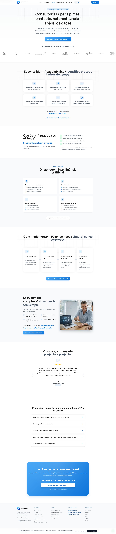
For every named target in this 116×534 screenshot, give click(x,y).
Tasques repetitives (55, 514)
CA (78, 2)
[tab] (53, 390)
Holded (35, 522)
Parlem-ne (95, 2)
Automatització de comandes (56, 512)
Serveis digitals (59, 2)
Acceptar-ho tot (92, 531)
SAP (44, 522)
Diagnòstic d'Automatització (74, 512)
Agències (36, 518)
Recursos (86, 514)
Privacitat (87, 518)
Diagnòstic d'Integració (73, 514)
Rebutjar (77, 531)
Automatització (46, 2)
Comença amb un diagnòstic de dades (57, 278)
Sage (39, 522)
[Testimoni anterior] (32, 375)
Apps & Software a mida (38, 516)
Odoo (42, 522)
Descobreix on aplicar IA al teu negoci (57, 39)
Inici (40, 2)
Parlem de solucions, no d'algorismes (33, 332)
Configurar (83, 531)
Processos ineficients (55, 516)
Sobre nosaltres (69, 2)
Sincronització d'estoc (55, 510)
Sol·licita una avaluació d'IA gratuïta (57, 485)
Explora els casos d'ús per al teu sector (57, 218)
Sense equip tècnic (54, 518)
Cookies (86, 520)
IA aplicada (53, 2)
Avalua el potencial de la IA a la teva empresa (57, 117)
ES (75, 2)
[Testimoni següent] (83, 375)
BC (46, 522)
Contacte (87, 512)
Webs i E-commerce (38, 514)
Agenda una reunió (72, 510)
